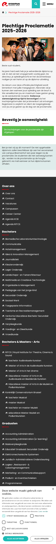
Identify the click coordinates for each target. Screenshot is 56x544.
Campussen (11, 208)
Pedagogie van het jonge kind (21, 290)
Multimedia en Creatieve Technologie (25, 280)
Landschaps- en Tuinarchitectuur (23, 274)
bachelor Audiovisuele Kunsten (25, 360)
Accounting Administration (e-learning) (26, 439)
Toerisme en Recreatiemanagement (24, 310)
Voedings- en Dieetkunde (18, 329)
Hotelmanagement (15, 249)
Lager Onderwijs (13, 269)
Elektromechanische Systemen (22, 454)
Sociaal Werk (12, 300)
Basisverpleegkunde (16, 444)
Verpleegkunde (13, 324)
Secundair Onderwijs (16, 295)
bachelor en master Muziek (23, 407)
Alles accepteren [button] (15, 538)
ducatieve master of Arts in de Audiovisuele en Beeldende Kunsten (27, 377)
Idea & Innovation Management (22, 254)
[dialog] (28, 515)
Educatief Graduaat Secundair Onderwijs (26, 449)
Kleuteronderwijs (14, 264)
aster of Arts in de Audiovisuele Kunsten (31, 365)
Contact (9, 198)
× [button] (53, 489)
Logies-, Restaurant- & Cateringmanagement (17, 466)
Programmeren (13, 483)
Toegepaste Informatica (18, 305)
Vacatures (10, 203)
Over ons (10, 193)
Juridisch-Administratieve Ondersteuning (27, 459)
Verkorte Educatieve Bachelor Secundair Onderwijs (27, 317)
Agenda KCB (11, 219)
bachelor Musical (18, 397)
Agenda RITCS (12, 224)
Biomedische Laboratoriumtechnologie (26, 239)
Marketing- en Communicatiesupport (25, 472)
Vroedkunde (11, 334)
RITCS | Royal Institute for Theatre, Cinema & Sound (29, 354)
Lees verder (43, 511)
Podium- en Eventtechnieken (20, 478)
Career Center (13, 213)
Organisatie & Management (20, 285)
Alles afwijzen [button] (42, 538)
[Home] (11, 4)
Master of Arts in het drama (23, 370)
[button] (51, 129)
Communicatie (13, 244)
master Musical (17, 402)
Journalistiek (12, 259)
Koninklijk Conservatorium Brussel (23, 392)
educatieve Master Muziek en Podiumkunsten (24, 414)
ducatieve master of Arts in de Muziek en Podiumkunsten (31, 386)
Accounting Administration (19, 433)
